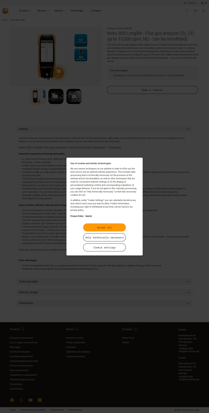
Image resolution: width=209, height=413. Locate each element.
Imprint (88, 216)
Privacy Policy (76, 216)
